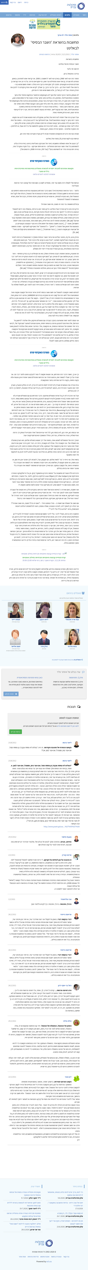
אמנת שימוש (44, 1256)
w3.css (49, 1261)
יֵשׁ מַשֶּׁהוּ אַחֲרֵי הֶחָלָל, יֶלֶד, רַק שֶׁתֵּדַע (70, 1213)
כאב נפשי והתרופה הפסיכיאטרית (29, 677)
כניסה (26, 2)
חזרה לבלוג (9, 694)
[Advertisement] (44, 1161)
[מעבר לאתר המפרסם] (44, 23)
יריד (24, 15)
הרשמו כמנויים (44, 54)
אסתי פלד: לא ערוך (65, 35)
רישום (20, 2)
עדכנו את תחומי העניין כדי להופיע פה (66, 660)
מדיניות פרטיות (33, 1256)
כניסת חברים (15, 731)
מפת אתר (22, 1256)
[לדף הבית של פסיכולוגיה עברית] (76, 6)
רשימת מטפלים (55, 15)
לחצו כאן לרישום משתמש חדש (68, 726)
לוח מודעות (43, 15)
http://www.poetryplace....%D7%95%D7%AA (62, 826)
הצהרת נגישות (56, 1256)
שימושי (17, 15)
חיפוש (3, 2)
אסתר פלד (75, 54)
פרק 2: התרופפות (76, 677)
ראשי (84, 15)
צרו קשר (13, 2)
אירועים (8, 15)
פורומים (32, 15)
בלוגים (67, 15)
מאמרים (76, 15)
